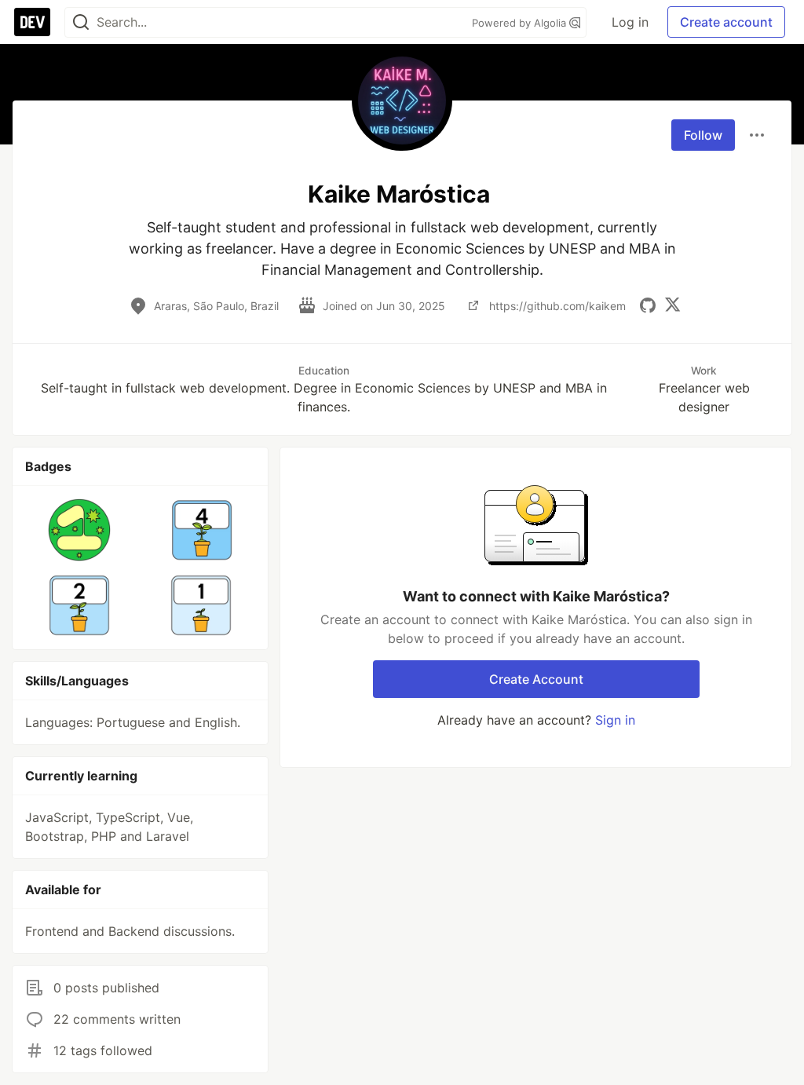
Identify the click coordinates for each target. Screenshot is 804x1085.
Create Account (536, 679)
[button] (79, 530)
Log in (630, 22)
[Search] (81, 22)
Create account (726, 22)
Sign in (615, 720)
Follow (703, 135)
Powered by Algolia (520, 22)
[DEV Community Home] (32, 22)
